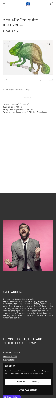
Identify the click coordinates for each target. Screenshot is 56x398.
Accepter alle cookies (28, 381)
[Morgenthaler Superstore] (28, 4)
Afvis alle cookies (28, 390)
